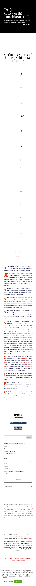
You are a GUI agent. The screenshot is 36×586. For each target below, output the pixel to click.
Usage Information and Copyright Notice (14, 471)
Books (5, 458)
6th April (6, 366)
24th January (26, 362)
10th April (19, 307)
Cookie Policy (7, 474)
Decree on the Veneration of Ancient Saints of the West (18, 461)
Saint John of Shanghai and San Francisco (18, 510)
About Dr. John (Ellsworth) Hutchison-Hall (14, 443)
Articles (6, 456)
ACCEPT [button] (18, 581)
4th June (27, 366)
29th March (25, 358)
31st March (29, 301)
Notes (5, 463)
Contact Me (7, 468)
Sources (6, 466)
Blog (5, 449)
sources (29, 538)
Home (5, 38)
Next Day (18, 256)
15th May (9, 268)
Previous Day (18, 252)
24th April (17, 279)
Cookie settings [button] (8, 582)
